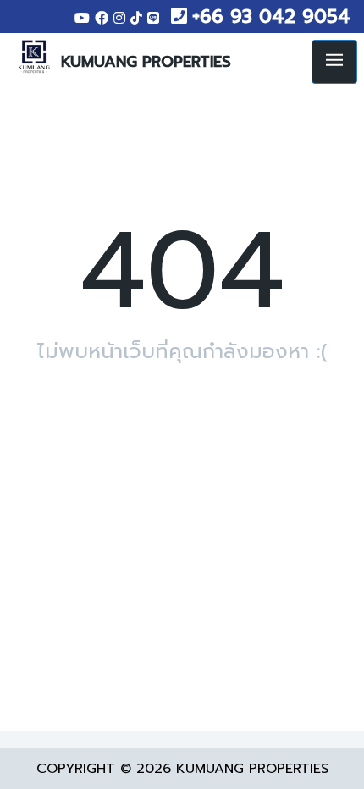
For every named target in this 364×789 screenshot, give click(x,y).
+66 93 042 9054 (271, 16)
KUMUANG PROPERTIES (146, 62)
